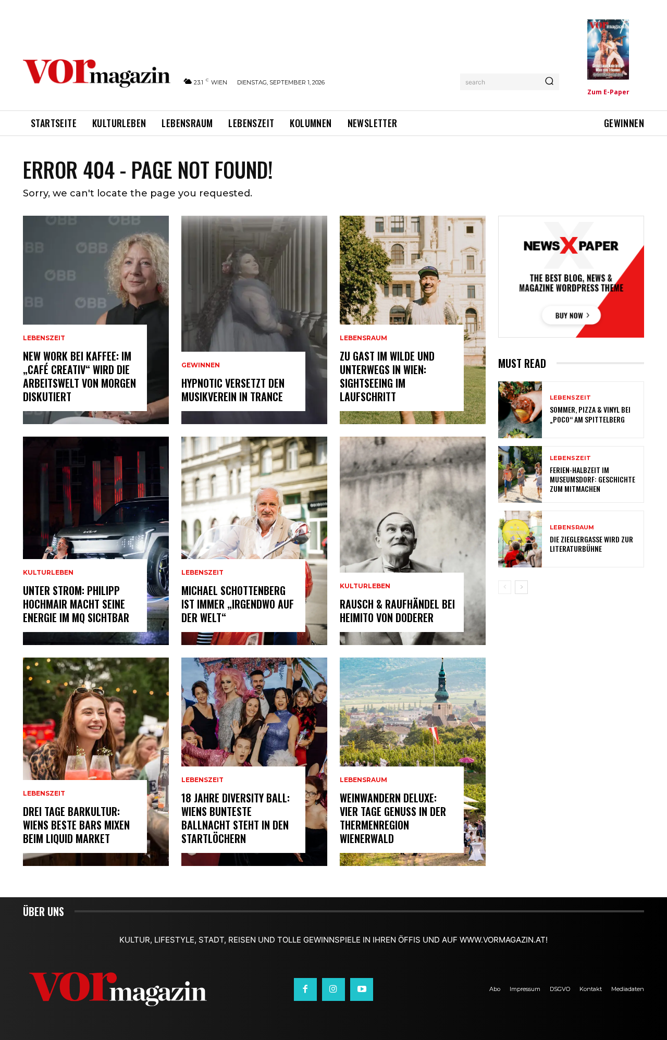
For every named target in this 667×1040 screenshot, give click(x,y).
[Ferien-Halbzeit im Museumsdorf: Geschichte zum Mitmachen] (520, 474)
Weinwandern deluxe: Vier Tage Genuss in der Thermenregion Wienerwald (393, 818)
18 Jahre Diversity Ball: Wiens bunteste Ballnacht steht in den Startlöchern (235, 818)
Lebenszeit (44, 338)
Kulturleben (48, 572)
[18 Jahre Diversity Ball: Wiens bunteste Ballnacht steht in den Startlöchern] (254, 762)
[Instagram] (333, 989)
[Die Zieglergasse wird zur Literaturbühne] (520, 539)
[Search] (549, 81)
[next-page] (521, 587)
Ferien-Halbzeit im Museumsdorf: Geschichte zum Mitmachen (592, 479)
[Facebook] (305, 989)
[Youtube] (361, 989)
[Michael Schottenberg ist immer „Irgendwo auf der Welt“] (254, 541)
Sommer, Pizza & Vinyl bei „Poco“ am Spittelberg (590, 414)
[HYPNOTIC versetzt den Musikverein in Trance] (254, 320)
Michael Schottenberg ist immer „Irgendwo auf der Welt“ (237, 604)
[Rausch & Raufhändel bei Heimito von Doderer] (413, 541)
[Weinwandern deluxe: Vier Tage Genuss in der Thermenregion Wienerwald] (413, 762)
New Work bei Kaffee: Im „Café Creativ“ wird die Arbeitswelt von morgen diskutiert (79, 376)
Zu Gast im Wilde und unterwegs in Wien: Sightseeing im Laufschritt (387, 376)
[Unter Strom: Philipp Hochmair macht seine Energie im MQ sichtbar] (96, 541)
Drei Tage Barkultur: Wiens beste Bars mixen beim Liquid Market (76, 824)
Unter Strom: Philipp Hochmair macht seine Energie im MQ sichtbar (76, 604)
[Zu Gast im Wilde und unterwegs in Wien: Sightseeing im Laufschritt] (413, 320)
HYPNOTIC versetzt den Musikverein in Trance (233, 389)
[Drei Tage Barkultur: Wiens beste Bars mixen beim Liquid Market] (96, 762)
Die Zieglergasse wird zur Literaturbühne (591, 544)
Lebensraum (363, 338)
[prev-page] (504, 587)
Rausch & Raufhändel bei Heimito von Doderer (397, 610)
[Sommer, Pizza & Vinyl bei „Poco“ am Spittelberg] (520, 409)
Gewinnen (200, 365)
